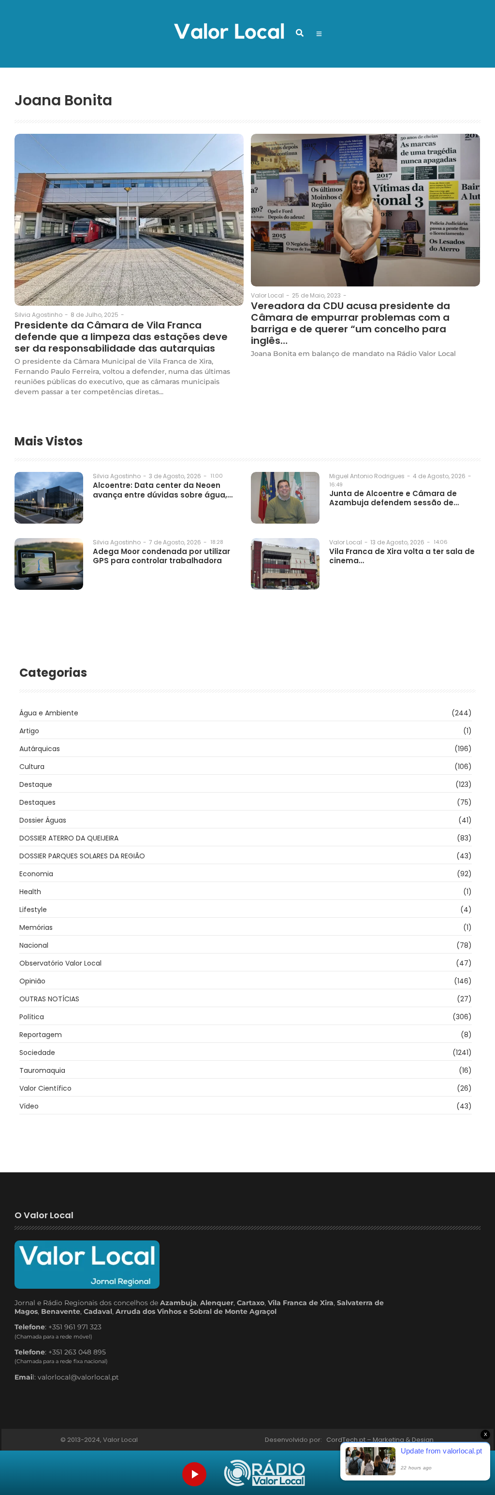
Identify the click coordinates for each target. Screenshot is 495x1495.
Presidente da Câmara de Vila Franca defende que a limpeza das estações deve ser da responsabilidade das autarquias (121, 336)
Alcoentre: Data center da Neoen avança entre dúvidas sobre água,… (163, 490)
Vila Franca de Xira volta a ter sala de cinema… (402, 556)
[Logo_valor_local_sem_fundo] (229, 32)
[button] (300, 33)
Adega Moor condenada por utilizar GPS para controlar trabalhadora (161, 556)
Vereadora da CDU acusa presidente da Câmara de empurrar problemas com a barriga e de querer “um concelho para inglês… (350, 323)
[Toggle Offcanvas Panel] (319, 34)
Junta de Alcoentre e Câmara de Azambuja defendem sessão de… (394, 498)
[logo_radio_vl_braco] (264, 1473)
